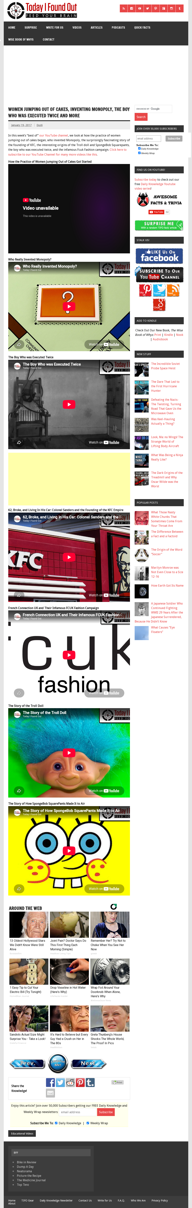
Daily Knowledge (70, 1123)
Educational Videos (22, 1133)
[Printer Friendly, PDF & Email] (118, 1083)
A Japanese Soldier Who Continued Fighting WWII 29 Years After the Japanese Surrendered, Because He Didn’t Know (159, 612)
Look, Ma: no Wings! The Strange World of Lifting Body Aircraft (167, 441)
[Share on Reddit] (70, 1082)
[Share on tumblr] (90, 1082)
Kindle (168, 335)
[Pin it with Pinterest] (80, 1082)
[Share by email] (50, 1093)
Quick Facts (142, 27)
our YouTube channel (53, 135)
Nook (179, 335)
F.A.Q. (121, 1200)
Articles (97, 27)
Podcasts (118, 27)
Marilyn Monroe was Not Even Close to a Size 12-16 (167, 572)
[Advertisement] (96, 73)
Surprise (31, 27)
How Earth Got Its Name (167, 585)
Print (157, 335)
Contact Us (85, 1200)
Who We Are (138, 1200)
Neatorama (24, 1171)
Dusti (40, 125)
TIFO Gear (27, 1200)
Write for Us (54, 27)
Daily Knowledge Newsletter (56, 1200)
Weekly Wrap (99, 1123)
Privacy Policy (160, 1200)
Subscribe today (146, 179)
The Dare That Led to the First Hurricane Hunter (165, 386)
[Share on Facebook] (50, 1082)
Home (11, 27)
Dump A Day (25, 1167)
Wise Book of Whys (21, 39)
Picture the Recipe (29, 1176)
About (11, 1203)
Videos (77, 27)
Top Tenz (23, 1184)
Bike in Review (26, 1162)
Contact (48, 39)
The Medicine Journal (31, 1180)
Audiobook (160, 339)
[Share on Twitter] (60, 1082)
